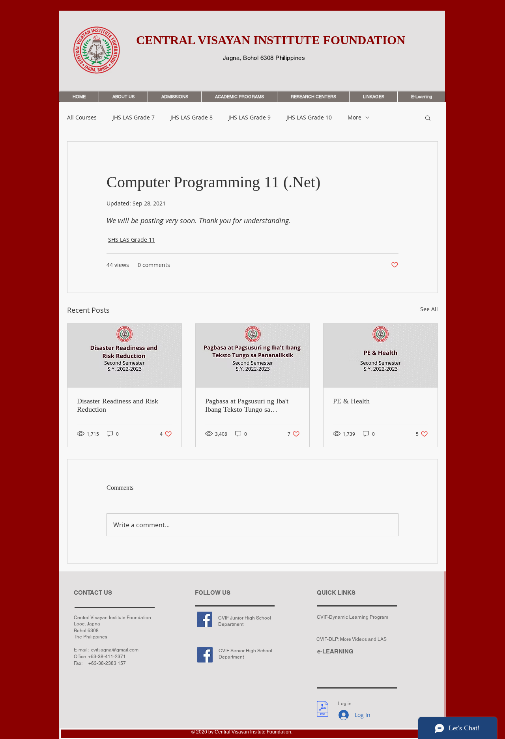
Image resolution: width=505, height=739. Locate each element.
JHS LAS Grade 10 (309, 117)
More (354, 117)
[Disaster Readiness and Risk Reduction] (124, 356)
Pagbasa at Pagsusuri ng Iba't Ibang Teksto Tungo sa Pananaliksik (246, 405)
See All (429, 309)
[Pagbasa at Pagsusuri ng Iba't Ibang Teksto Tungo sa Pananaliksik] (253, 356)
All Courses (82, 117)
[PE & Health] (381, 356)
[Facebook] (204, 619)
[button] (428, 117)
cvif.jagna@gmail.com (114, 650)
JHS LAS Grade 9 (249, 117)
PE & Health (351, 401)
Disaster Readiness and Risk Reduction (117, 405)
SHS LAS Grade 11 (131, 239)
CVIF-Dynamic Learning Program (352, 617)
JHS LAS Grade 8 (191, 117)
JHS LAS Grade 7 (133, 117)
